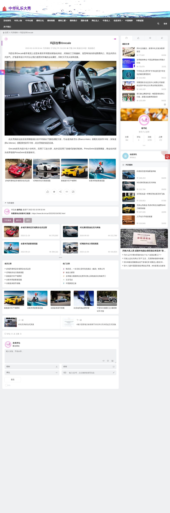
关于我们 (7, 27)
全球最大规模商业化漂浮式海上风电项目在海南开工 (86, 276)
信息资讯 (117, 20)
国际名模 (84, 20)
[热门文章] (150, 38)
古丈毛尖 (69, 280)
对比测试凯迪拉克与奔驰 (90, 227)
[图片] (112, 361)
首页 (7, 33)
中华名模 (29, 20)
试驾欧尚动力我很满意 (42, 181)
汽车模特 (14, 33)
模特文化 (40, 20)
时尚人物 (18, 20)
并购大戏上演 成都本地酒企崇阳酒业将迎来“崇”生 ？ (145, 251)
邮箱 (65, 366)
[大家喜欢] (138, 38)
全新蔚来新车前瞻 (13, 283)
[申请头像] (114, 344)
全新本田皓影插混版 (97, 181)
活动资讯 (7, 20)
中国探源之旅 (71, 283)
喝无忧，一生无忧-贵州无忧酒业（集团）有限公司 (85, 269)
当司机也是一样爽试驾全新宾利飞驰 (151, 194)
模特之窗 (62, 20)
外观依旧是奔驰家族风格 (146, 171)
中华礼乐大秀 (20, 8)
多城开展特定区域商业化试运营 (17, 181)
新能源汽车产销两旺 (69, 181)
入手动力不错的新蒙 (144, 217)
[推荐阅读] (162, 38)
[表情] (108, 361)
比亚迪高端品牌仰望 (81, 308)
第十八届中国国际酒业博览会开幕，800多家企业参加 (144, 266)
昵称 (8, 366)
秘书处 (19, 210)
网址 (8, 372)
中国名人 (106, 20)
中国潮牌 (129, 20)
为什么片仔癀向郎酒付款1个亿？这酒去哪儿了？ (143, 255)
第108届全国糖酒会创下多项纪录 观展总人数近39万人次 (146, 262)
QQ (64, 372)
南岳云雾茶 (70, 272)
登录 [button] (165, 24)
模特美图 (51, 20)
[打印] (67, 48)
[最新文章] (126, 38)
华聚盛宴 (140, 20)
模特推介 (73, 20)
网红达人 (95, 20)
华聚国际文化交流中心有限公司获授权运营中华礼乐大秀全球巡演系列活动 (151, 85)
